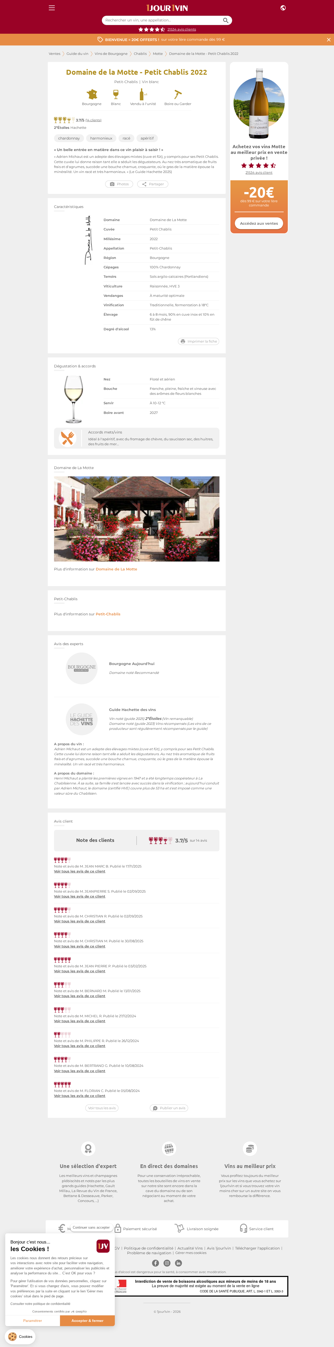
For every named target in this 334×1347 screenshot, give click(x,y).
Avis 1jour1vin (219, 1248)
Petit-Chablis (126, 81)
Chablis (140, 54)
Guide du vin (77, 54)
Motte (158, 54)
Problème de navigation (149, 1253)
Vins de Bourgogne (111, 54)
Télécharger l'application (257, 1248)
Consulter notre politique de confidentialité (40, 1304)
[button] (20, 1336)
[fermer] (329, 39)
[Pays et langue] (283, 8)
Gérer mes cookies (190, 1253)
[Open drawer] (52, 8)
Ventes (54, 54)
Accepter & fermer (87, 1321)
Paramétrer (32, 1321)
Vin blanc (150, 81)
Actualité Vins (190, 1248)
